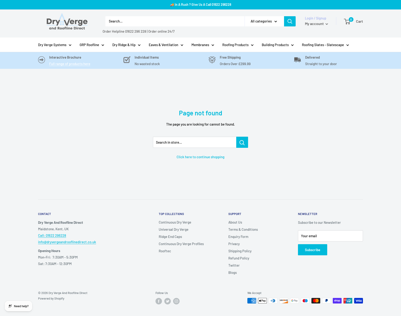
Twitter (234, 265)
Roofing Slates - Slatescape (323, 45)
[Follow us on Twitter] (167, 301)
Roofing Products (235, 45)
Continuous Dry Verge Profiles (181, 244)
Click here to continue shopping (200, 157)
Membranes (200, 45)
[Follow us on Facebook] (158, 301)
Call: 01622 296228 (52, 235)
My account (314, 23)
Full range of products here (69, 64)
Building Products (275, 45)
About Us (235, 222)
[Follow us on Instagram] (176, 301)
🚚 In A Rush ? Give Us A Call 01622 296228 (200, 4)
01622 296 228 (135, 31)
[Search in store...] (242, 142)
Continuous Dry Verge (175, 222)
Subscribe (312, 250)
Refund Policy (238, 258)
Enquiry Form (238, 236)
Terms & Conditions (243, 229)
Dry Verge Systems (52, 45)
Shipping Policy (240, 251)
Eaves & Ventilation (163, 45)
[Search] (290, 21)
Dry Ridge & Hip (124, 45)
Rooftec (165, 251)
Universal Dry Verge (173, 229)
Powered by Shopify (51, 298)
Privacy (234, 244)
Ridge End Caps (170, 236)
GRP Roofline (89, 45)
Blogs (232, 272)
